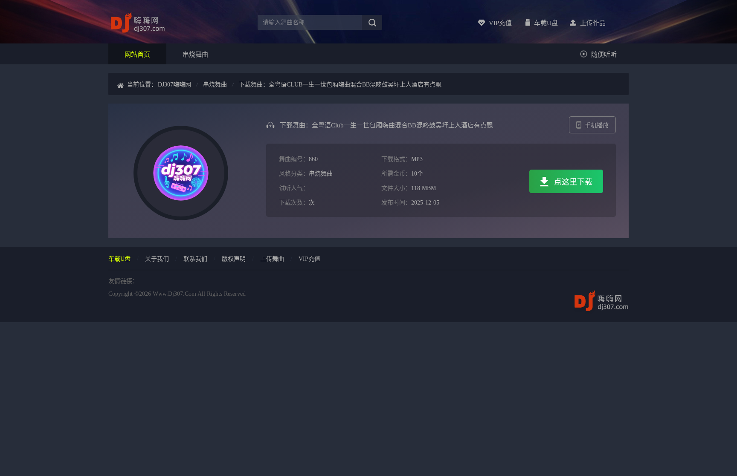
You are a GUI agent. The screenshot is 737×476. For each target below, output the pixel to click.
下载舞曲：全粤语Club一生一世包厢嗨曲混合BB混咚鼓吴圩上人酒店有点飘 (340, 84)
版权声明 (234, 259)
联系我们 (195, 259)
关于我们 (157, 259)
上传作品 (593, 23)
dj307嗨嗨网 (174, 84)
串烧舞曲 (195, 54)
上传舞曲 (272, 259)
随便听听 (604, 54)
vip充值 (500, 23)
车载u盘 (546, 23)
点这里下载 (573, 182)
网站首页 (137, 54)
